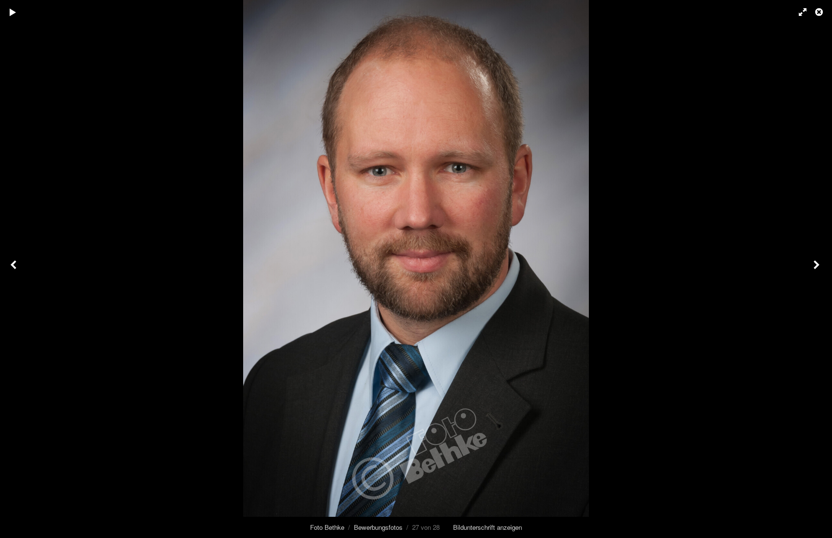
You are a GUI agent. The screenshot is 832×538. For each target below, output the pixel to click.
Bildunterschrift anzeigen (487, 527)
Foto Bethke (327, 527)
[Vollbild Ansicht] (798, 12)
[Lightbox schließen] (820, 12)
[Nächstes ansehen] (817, 269)
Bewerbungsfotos (378, 527)
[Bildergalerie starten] (13, 12)
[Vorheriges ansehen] (14, 269)
